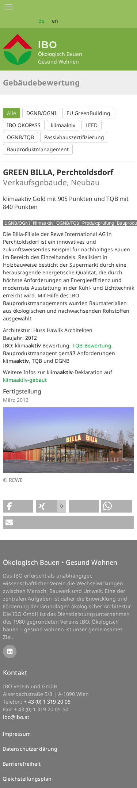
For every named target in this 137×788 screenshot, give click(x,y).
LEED (91, 125)
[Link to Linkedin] (9, 650)
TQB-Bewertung (91, 345)
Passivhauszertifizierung (74, 137)
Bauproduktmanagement (38, 149)
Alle (11, 113)
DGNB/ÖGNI (41, 113)
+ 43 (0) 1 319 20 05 (47, 701)
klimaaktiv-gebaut (25, 379)
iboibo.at (16, 716)
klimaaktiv (63, 125)
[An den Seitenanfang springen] (126, 777)
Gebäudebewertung (41, 82)
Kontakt (15, 672)
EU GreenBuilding (88, 113)
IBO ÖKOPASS (24, 125)
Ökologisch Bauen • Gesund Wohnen (60, 562)
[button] (18, 506)
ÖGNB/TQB (20, 137)
